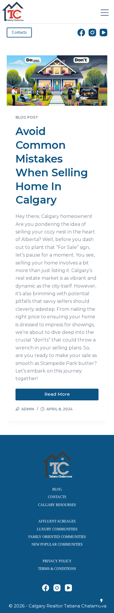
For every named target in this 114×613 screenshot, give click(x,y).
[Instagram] (92, 32)
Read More (61, 393)
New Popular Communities (57, 544)
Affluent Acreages (57, 521)
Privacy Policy (57, 561)
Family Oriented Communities (57, 537)
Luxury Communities (57, 529)
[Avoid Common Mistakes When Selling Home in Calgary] (57, 80)
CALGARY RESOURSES (57, 505)
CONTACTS (57, 497)
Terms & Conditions (57, 569)
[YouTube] (103, 32)
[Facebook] (81, 32)
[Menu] (105, 12)
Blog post (26, 117)
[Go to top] (101, 600)
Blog (57, 489)
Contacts (19, 32)
